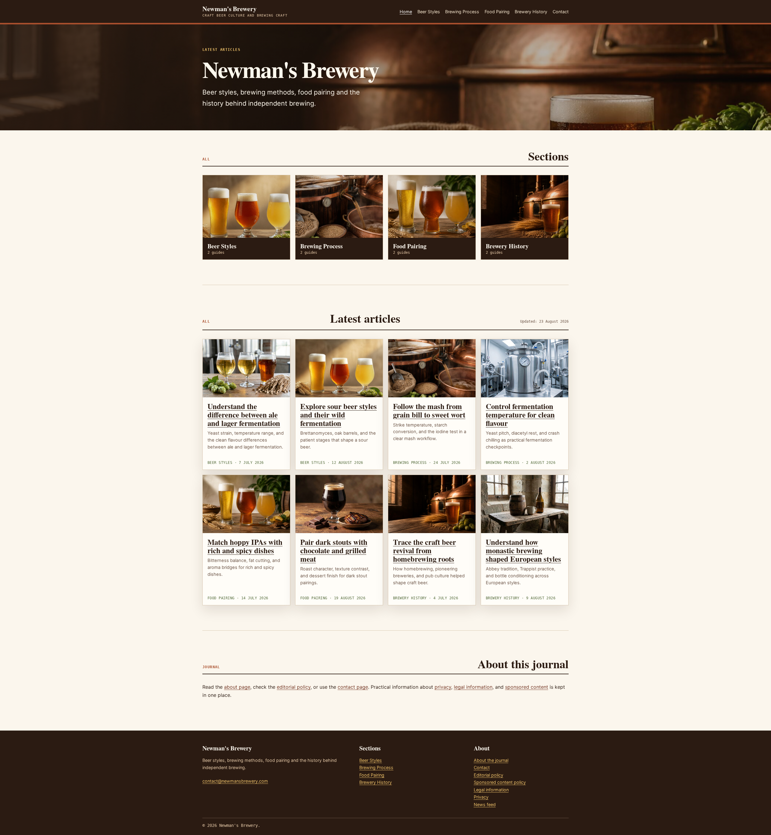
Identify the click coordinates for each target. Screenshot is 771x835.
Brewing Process (462, 11)
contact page (353, 687)
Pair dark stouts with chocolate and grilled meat (333, 550)
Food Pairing (497, 11)
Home (406, 11)
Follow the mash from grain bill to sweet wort (429, 410)
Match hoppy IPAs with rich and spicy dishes (245, 546)
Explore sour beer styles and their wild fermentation (338, 414)
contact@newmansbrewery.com (235, 781)
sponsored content (526, 687)
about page (237, 687)
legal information (473, 687)
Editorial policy (488, 775)
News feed (485, 804)
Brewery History (531, 11)
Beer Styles (428, 11)
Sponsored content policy (500, 782)
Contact (561, 11)
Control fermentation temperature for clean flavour (520, 414)
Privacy (481, 796)
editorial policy (294, 687)
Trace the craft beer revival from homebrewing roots (424, 550)
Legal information (491, 789)
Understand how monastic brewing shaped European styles (523, 550)
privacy (443, 687)
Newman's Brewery (245, 11)
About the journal (491, 760)
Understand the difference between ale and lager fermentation (244, 414)
